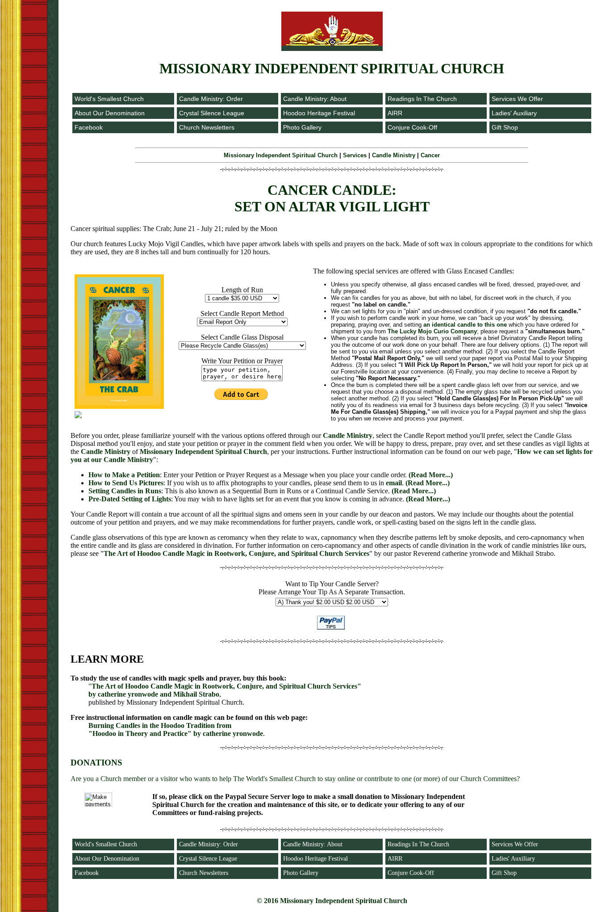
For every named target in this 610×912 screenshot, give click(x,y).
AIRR (395, 113)
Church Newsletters (206, 127)
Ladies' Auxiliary (514, 113)
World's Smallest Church (109, 98)
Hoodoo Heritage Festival (319, 113)
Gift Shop (505, 127)
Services (355, 155)
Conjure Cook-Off (412, 127)
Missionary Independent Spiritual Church (281, 155)
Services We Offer (517, 98)
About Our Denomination (110, 113)
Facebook (89, 127)
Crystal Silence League (211, 113)
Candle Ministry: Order (211, 98)
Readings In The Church (422, 98)
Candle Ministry (393, 155)
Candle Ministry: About (315, 98)
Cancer (430, 155)
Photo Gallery (302, 127)
